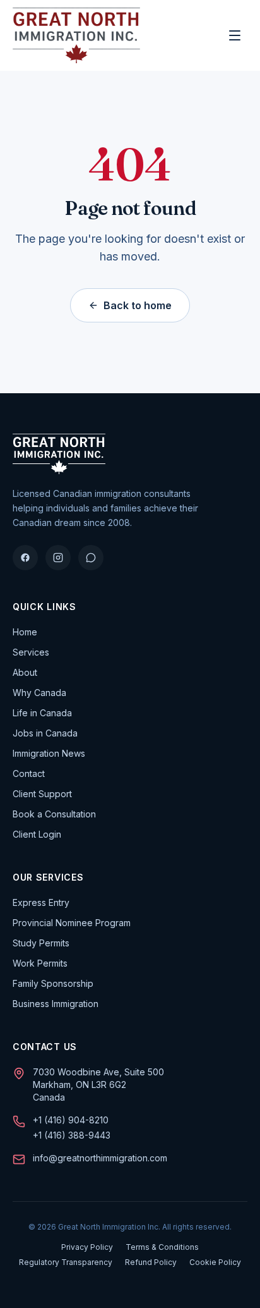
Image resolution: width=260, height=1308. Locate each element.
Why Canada (39, 692)
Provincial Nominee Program (72, 922)
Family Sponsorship (53, 983)
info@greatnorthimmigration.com (100, 1157)
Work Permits (40, 963)
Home (25, 631)
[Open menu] (234, 35)
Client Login (37, 834)
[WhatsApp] (90, 557)
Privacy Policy (87, 1247)
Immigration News (49, 753)
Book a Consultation (54, 814)
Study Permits (41, 943)
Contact (29, 773)
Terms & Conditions (162, 1247)
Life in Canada (42, 712)
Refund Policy (151, 1262)
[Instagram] (58, 557)
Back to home (137, 305)
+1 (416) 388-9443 (71, 1135)
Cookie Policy (215, 1262)
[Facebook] (25, 557)
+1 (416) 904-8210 (71, 1120)
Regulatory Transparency (65, 1262)
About (25, 672)
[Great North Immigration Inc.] (76, 35)
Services (31, 652)
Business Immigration (55, 1003)
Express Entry (41, 902)
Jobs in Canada (45, 733)
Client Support (42, 793)
